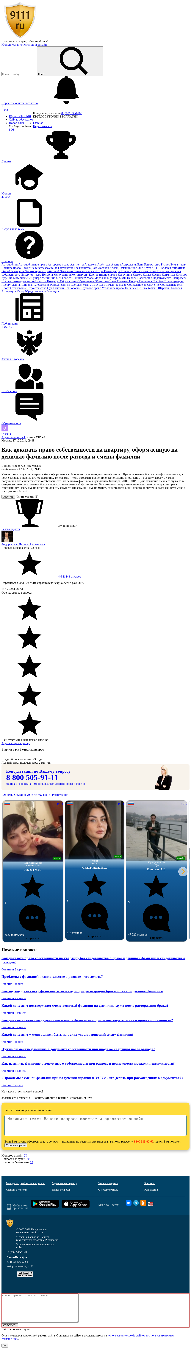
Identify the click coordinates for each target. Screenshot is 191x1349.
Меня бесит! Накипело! (71, 278)
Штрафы (164, 288)
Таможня (59, 288)
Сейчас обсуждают (21, 119)
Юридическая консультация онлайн (24, 44)
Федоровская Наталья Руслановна (23, 544)
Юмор (21, 291)
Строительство (37, 288)
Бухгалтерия (178, 264)
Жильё (6, 271)
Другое (149, 267)
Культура (181, 274)
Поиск (47, 794)
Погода (134, 281)
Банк (140, 264)
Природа (26, 284)
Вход (4, 109)
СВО (95, 284)
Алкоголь (90, 264)
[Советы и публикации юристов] (20, 37)
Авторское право (59, 264)
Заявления (67, 271)
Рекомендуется (10, 529)
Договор (104, 267)
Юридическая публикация (42, 291)
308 (28, 1158)
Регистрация (60, 794)
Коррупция (125, 274)
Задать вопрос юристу (15, 743)
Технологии (73, 288)
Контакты (149, 1183)
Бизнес (165, 264)
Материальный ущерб (27, 278)
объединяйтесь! (38, 41)
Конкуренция (62, 274)
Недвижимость (163, 278)
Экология (176, 288)
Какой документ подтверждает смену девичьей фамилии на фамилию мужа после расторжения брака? (85, 1005)
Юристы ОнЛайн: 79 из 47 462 (22, 794)
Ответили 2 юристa (13, 969)
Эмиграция (9, 291)
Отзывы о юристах (16, 1189)
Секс (102, 284)
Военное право (11, 267)
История (48, 274)
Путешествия (41, 284)
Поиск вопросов (61, 1189)
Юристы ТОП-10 (20, 116)
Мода (90, 278)
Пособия (158, 281)
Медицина (49, 278)
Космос (138, 274)
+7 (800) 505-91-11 (16, 1252)
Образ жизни (68, 281)
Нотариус (53, 281)
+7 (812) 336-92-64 (17, 1261)
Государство (66, 267)
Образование (86, 281)
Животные (178, 267)
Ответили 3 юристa (13, 1012)
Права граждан (174, 281)
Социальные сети (171, 284)
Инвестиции (148, 271)
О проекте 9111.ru (108, 1189)
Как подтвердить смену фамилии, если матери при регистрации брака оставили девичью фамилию (82, 991)
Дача (94, 267)
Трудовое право (91, 288)
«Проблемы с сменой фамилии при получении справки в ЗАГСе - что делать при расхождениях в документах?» (92, 1078)
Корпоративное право (103, 274)
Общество (101, 281)
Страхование (18, 288)
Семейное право (116, 284)
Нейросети (180, 278)
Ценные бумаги (147, 288)
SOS (12, 129)
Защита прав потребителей (42, 271)
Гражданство (82, 267)
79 (25, 1155)
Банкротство (152, 264)
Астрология (129, 264)
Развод (55, 284)
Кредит (157, 274)
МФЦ (123, 278)
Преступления (11, 284)
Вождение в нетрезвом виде (39, 267)
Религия (65, 284)
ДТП (157, 267)
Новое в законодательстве (18, 281)
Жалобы (166, 267)
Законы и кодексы (108, 1183)
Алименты (77, 264)
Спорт (5, 288)
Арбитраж (104, 264)
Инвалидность (130, 271)
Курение (7, 278)
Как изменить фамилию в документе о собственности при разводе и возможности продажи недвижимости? (88, 1063)
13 (31, 1162)
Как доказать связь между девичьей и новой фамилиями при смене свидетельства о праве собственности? (87, 1020)
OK (5, 1345)
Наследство (145, 278)
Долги (114, 267)
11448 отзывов (69, 576)
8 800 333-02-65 (143, 1141)
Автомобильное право (33, 264)
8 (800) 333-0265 (71, 113)
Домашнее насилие (131, 267)
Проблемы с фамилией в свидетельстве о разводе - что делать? (52, 976)
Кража (147, 274)
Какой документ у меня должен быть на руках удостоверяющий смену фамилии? (67, 1034)
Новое (16, 122)
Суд (50, 288)
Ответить (8, 496)
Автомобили (9, 264)
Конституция (80, 274)
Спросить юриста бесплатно (19, 103)
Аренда (116, 264)
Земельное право (85, 271)
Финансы (130, 288)
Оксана (6, 433)
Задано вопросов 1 (13, 437)
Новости (41, 281)
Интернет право (31, 274)
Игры (100, 271)
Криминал (169, 274)
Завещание (18, 271)
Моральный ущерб (106, 278)
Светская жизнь (81, 284)
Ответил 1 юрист (12, 983)
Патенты (123, 281)
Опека (112, 281)
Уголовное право (113, 288)
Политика (146, 281)
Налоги (132, 278)
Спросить (32, 938)
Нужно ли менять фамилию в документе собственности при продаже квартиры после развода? (78, 1049)
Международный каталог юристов (25, 1183)
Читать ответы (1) (27, 496)
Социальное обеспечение (143, 284)
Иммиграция (112, 271)
